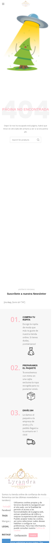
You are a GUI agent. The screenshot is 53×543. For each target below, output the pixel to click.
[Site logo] (25, 3)
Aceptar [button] (33, 535)
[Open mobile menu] (3, 3)
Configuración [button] (20, 535)
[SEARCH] (38, 140)
